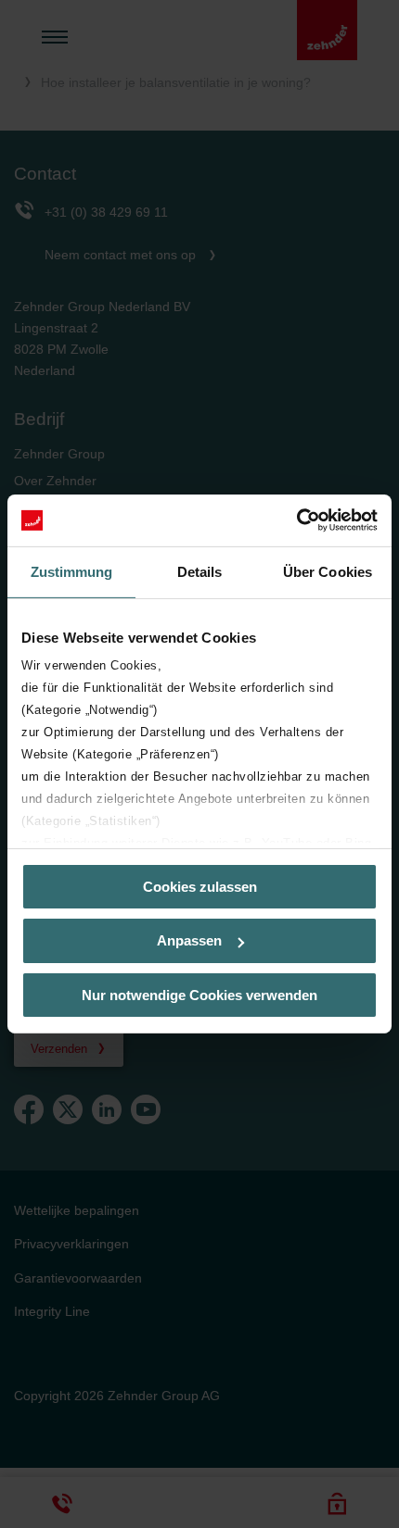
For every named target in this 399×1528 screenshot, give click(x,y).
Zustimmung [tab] (72, 571)
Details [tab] (200, 571)
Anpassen (189, 940)
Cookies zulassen (200, 886)
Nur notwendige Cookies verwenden (199, 995)
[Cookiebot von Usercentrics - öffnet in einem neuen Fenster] (296, 520)
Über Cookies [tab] (327, 571)
